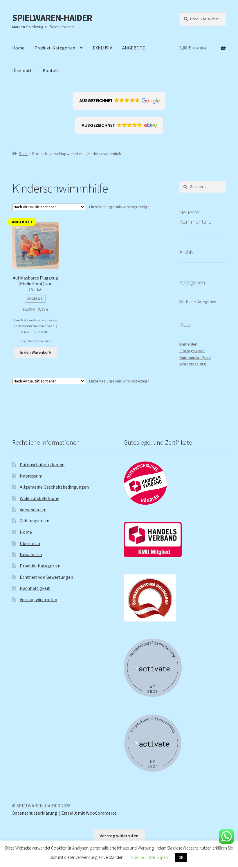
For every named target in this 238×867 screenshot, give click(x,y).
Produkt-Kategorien (55, 48)
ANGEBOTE (133, 48)
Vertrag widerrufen (38, 599)
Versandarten (33, 509)
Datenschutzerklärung (42, 464)
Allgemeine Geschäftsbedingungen (54, 487)
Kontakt (51, 70)
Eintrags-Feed (192, 350)
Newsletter (31, 554)
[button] (119, 101)
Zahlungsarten (34, 521)
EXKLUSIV (102, 48)
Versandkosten (39, 341)
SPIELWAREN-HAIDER (52, 18)
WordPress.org (192, 363)
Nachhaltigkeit (35, 588)
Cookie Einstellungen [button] (149, 857)
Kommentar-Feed (195, 357)
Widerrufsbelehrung (39, 498)
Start (23, 153)
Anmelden (188, 344)
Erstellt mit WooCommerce (89, 813)
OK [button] (180, 857)
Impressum (31, 476)
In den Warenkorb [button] (35, 352)
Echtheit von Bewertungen (46, 577)
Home (18, 48)
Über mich (22, 70)
